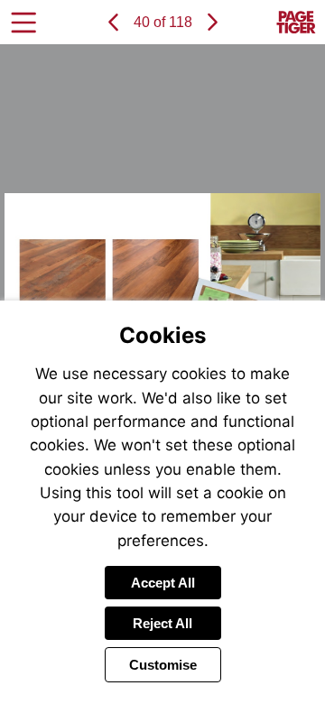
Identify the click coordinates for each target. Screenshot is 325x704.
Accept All (163, 582)
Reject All (162, 623)
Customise (163, 664)
